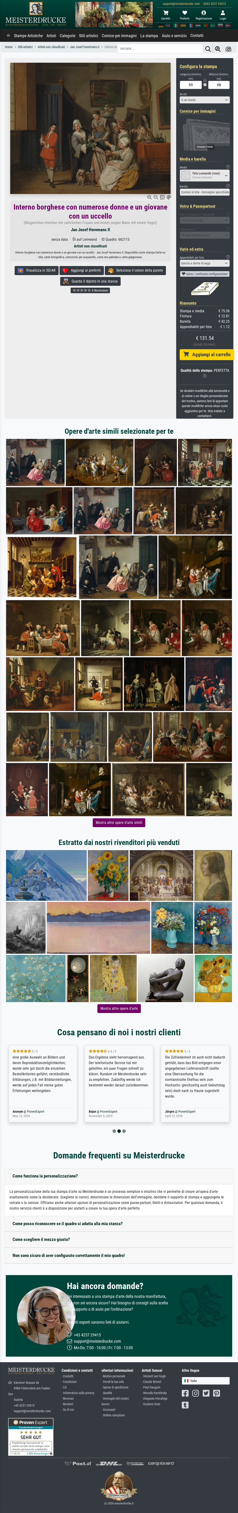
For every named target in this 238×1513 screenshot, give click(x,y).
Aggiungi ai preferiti (84, 270)
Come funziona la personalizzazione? (45, 1176)
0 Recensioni (99, 290)
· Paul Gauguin (151, 1387)
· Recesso (68, 1399)
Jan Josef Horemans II (90, 229)
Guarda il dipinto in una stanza (93, 281)
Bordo (183, 94)
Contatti (196, 35)
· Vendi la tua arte (113, 1382)
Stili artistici (88, 35)
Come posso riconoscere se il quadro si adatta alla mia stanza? (68, 1223)
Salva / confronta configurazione (206, 274)
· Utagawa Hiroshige (155, 1399)
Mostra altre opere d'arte (119, 1008)
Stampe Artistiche (28, 35)
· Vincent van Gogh (154, 1376)
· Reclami (67, 1404)
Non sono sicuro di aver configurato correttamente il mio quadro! (69, 1255)
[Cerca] (208, 48)
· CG (64, 1387)
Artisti (51, 35)
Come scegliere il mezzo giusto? (41, 1239)
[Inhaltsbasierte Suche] (218, 48)
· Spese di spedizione (115, 1387)
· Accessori (108, 1410)
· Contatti (67, 1376)
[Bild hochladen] (228, 48)
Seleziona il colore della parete (138, 270)
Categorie (67, 35)
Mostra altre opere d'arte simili (119, 822)
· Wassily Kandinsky (154, 1393)
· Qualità (107, 1393)
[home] (8, 35)
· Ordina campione (113, 1415)
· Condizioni (69, 1382)
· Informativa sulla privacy (78, 1393)
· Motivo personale (113, 1376)
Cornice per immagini (119, 35)
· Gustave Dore (151, 1404)
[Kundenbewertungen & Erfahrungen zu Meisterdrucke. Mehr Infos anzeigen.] (30, 1436)
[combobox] (205, 99)
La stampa (149, 35)
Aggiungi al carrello (210, 354)
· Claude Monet (151, 1382)
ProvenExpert (34, 1112)
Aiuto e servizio (174, 35)
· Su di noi (68, 1410)
